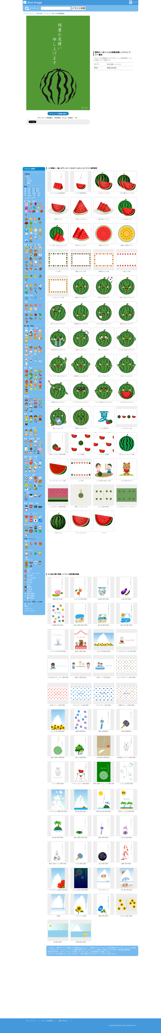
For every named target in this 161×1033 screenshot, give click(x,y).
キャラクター (29, 524)
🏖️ (40, 237)
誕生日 (27, 541)
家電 (25, 503)
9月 (29, 193)
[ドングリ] (39, 219)
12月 (29, 195)
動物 (25, 245)
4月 (33, 189)
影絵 (39, 245)
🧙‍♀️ (40, 562)
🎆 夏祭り (28, 587)
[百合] (37, 212)
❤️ (31, 463)
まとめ (134, 2)
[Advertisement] (113, 32)
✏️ (40, 441)
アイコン (27, 514)
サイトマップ (30, 1021)
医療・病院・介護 (30, 457)
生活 (30, 414)
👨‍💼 (26, 431)
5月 (37, 189)
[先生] (30, 453)
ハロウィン (29, 560)
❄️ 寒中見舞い (30, 594)
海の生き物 (29, 295)
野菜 (25, 368)
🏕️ (35, 488)
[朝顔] (34, 208)
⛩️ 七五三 (28, 591)
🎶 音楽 (27, 493)
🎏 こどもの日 (30, 578)
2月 (38, 195)
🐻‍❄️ (40, 254)
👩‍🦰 (40, 417)
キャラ (30, 245)
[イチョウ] (30, 219)
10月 (34, 193)
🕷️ (31, 566)
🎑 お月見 (28, 589)
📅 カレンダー (30, 198)
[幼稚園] (42, 453)
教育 (25, 439)
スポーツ (27, 475)
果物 (30, 368)
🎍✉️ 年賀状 (29, 598)
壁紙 (26, 606)
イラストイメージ (28, 13)
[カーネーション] (26, 212)
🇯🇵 (35, 520)
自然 (33, 201)
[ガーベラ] (41, 212)
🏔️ (35, 237)
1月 (34, 195)
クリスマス (29, 550)
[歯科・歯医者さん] (29, 471)
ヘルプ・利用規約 (47, 1021)
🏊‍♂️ (40, 485)
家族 (25, 414)
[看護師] (26, 471)
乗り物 (26, 396)
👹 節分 (27, 571)
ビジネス (27, 428)
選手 (33, 475)
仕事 (33, 428)
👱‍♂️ (26, 420)
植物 (29, 201)
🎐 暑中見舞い (30, 596)
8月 (37, 191)
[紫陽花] (30, 208)
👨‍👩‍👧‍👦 (26, 424)
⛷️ (26, 488)
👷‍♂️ (35, 431)
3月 (29, 189)
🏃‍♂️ (35, 449)
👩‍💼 (31, 431)
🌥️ (26, 233)
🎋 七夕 (27, 178)
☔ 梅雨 (27, 183)
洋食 (31, 328)
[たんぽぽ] (38, 208)
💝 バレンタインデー (32, 573)
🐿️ (31, 265)
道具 (37, 503)
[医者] (39, 467)
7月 (33, 191)
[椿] (33, 212)
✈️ (40, 406)
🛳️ (31, 410)
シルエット (29, 608)
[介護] (33, 471)
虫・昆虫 (28, 312)
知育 (38, 439)
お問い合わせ (62, 1021)
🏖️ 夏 (27, 176)
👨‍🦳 (31, 420)
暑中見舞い (40, 13)
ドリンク (28, 357)
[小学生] (34, 453)
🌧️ (31, 233)
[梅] (29, 212)
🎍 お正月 (28, 569)
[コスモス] (42, 208)
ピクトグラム (29, 611)
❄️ (35, 233)
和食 (26, 328)
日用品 (31, 503)
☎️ (31, 506)
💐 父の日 (28, 181)
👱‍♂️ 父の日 (28, 582)
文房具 (31, 439)
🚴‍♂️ (40, 402)
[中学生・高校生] (38, 453)
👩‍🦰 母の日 (28, 580)
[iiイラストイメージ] (32, 3)
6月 (29, 191)
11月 (39, 193)
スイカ (46, 13)
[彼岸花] (26, 215)
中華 (36, 328)
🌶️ (40, 378)
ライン (30, 604)
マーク (34, 514)
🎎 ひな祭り (29, 576)
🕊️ (40, 285)
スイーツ (28, 344)
